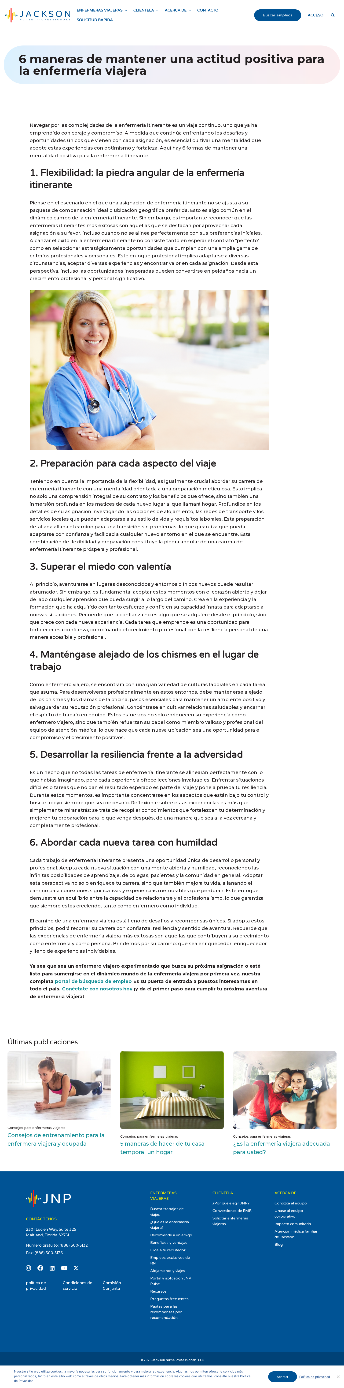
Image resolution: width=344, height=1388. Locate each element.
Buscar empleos (278, 15)
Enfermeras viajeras (100, 10)
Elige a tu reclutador (168, 1250)
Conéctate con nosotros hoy (97, 989)
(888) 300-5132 (73, 1245)
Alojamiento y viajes (167, 1270)
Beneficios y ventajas (168, 1242)
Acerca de (176, 10)
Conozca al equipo (290, 1203)
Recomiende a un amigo (171, 1235)
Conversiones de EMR (232, 1210)
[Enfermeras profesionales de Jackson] (37, 15)
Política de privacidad (314, 1377)
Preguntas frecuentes (169, 1299)
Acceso (315, 15)
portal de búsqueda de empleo (93, 981)
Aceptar (282, 1377)
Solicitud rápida (95, 20)
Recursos (158, 1291)
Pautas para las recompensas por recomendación (166, 1312)
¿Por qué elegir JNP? (230, 1203)
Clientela (143, 10)
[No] (338, 1376)
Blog (278, 1244)
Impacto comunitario (292, 1224)
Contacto (207, 10)
